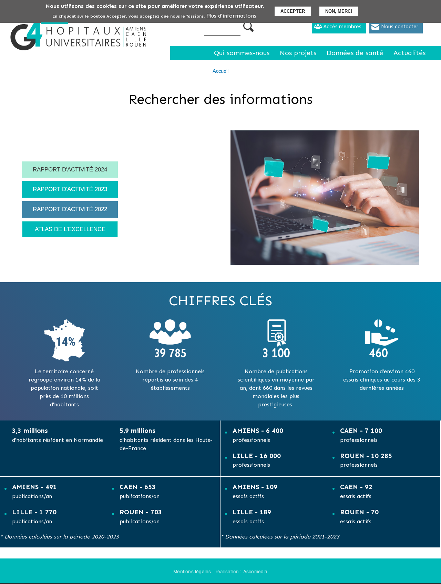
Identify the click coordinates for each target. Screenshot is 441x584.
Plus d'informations (231, 15)
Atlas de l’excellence (70, 229)
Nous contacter (399, 26)
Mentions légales (192, 571)
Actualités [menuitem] (409, 53)
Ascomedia (255, 571)
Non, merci (338, 11)
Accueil (220, 70)
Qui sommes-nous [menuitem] (241, 53)
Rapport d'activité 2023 (70, 189)
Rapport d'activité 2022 (70, 209)
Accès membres (342, 26)
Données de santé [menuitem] (355, 53)
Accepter (292, 11)
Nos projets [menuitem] (298, 53)
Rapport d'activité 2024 (70, 169)
